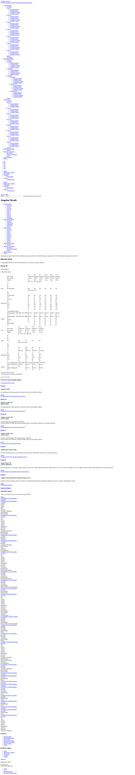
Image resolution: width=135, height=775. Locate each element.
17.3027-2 (3, 536)
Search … (3, 196)
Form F (9, 36)
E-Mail (6, 194)
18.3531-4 (3, 666)
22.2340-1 (3, 716)
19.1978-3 (3, 685)
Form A (9, 102)
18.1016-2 (3, 553)
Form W (9, 22)
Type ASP (12, 77)
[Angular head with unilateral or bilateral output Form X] (15, 471)
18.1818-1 (3, 618)
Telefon (2, 194)
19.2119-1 (3, 688)
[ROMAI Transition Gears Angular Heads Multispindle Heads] (16, 2)
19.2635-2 (3, 702)
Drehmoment (4, 526)
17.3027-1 (3, 516)
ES (4, 164)
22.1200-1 (3, 711)
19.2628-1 (3, 697)
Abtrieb (2, 507)
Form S (9, 8)
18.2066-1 (3, 626)
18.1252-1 (3, 590)
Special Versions (6, 488)
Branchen (3, 509)
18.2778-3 (3, 635)
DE (4, 162)
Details (2, 395)
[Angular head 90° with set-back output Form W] (13, 411)
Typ (2, 518)
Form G (9, 29)
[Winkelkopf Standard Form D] (14, 457)
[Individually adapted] (6, 485)
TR (4, 167)
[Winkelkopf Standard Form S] (8, 383)
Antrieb (2, 504)
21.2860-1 (3, 708)
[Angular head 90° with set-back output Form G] (13, 427)
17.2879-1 (3, 502)
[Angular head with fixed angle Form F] (11, 443)
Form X (9, 50)
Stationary (9, 61)
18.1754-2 (3, 595)
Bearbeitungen (4, 512)
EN (4, 161)
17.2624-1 (3, 500)
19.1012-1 (3, 674)
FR (4, 165)
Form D (9, 43)
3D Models (9, 57)
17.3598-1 (3, 542)
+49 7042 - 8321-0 (5, 1)
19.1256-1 (3, 682)
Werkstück (3, 549)
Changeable (10, 68)
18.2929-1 (3, 643)
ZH (4, 168)
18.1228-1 (3, 573)
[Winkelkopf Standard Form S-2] (13, 396)
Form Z (9, 108)
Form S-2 (9, 15)
